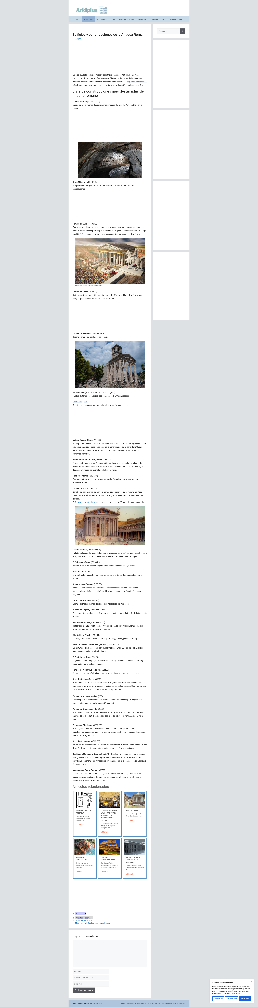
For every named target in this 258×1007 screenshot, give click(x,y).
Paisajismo (142, 19)
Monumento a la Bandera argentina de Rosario (92, 923)
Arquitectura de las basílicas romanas (133, 859)
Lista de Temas (166, 1003)
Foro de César (132, 811)
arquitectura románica (137, 82)
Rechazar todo (232, 998)
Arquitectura (88, 19)
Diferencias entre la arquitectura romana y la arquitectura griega (109, 815)
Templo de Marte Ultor (85, 502)
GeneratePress (97, 1003)
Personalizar (218, 998)
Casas (164, 19)
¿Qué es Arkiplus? (179, 1003)
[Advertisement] (110, 58)
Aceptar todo (245, 998)
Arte (113, 19)
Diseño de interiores (126, 19)
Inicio (78, 19)
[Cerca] (252, 981)
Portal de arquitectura (152, 1003)
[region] (232, 991)
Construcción (102, 19)
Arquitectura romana (84, 918)
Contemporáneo (176, 19)
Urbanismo (154, 19)
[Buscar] (182, 31)
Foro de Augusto (80, 402)
